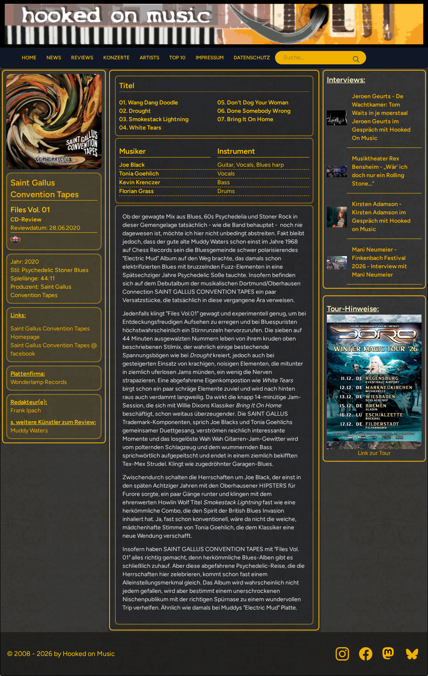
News (53, 58)
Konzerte (116, 58)
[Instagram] (342, 654)
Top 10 (177, 58)
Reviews (82, 58)
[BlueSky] (412, 654)
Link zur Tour (388, 453)
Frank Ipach (25, 410)
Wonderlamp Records (38, 382)
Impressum (210, 58)
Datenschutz (252, 58)
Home (29, 58)
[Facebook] (365, 654)
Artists (149, 58)
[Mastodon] (389, 654)
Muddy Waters (29, 430)
